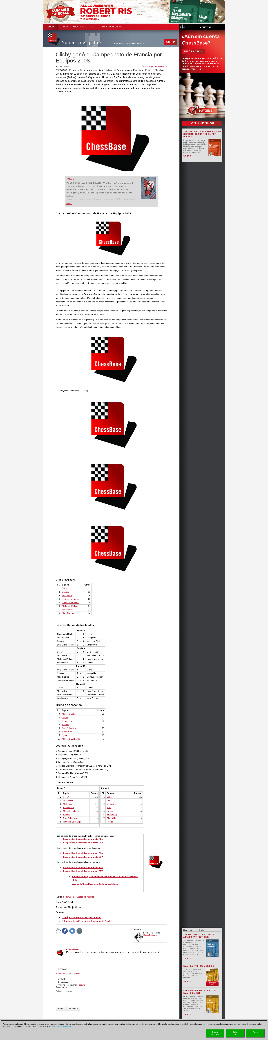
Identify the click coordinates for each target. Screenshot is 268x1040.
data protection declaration (61, 1026)
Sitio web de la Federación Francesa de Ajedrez (87, 921)
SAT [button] (93, 27)
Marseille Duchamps (71, 739)
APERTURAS (79, 27)
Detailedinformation (215, 1033)
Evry (109, 800)
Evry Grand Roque (70, 599)
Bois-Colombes (69, 728)
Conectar (205, 27)
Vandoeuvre (67, 610)
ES (144, 43)
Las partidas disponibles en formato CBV (83, 843)
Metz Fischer (68, 613)
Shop (51, 27)
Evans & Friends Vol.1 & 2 (198, 966)
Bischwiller (67, 732)
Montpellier (67, 595)
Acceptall (255, 1033)
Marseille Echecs (70, 714)
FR (147, 43)
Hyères (65, 735)
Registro (81, 985)
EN (141, 43)
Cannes (65, 592)
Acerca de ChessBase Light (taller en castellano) (95, 884)
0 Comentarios (161, 66)
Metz (109, 807)
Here (204, 1024)
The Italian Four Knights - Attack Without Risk (199, 935)
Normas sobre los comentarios (68, 973)
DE (137, 43)
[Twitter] (72, 931)
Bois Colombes (70, 818)
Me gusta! (149, 66)
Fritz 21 (71, 178)
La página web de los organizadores (81, 917)
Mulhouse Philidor (70, 606)
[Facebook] (65, 931)
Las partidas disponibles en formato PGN (83, 839)
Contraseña (63, 982)
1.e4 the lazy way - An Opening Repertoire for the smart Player (202, 134)
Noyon (65, 717)
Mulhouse (67, 804)
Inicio (64, 27)
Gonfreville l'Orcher (70, 602)
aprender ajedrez (113, 27)
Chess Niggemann (151, 935)
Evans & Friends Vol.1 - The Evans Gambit (200, 991)
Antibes (65, 724)
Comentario (61, 987)
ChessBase (72, 949)
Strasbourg (67, 721)
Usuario (61, 979)
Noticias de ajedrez (81, 42)
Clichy (65, 588)
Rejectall (235, 1033)
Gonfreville (111, 804)
